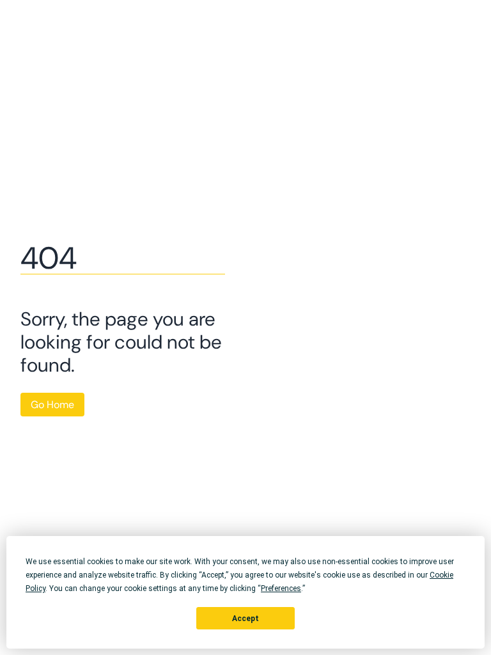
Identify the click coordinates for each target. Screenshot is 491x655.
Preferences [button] (281, 588)
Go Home (52, 404)
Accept (245, 618)
